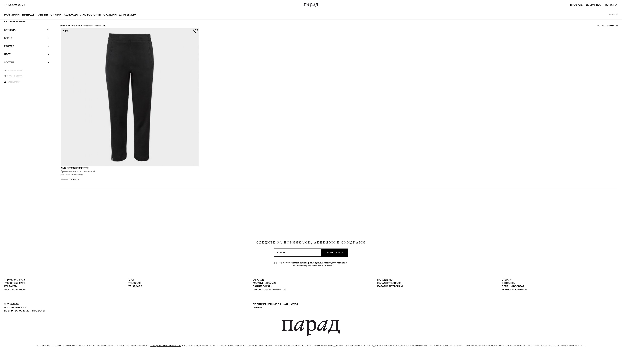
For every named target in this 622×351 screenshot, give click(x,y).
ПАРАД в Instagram (390, 286)
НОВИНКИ (12, 14)
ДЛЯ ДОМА (127, 14)
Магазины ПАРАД (264, 283)
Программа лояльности (269, 289)
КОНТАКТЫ (10, 286)
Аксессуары (90, 14)
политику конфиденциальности (310, 262)
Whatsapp (135, 286)
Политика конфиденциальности (275, 304)
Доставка (508, 283)
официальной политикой (165, 346)
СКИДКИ (110, 14)
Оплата (507, 279)
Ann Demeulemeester (75, 168)
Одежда (71, 14)
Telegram (134, 283)
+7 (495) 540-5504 (14, 279)
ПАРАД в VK (384, 279)
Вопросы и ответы (514, 289)
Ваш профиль (262, 286)
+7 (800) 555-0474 (14, 283)
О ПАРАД (258, 279)
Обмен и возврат (513, 286)
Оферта (258, 307)
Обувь (43, 14)
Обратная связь (15, 289)
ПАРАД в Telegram (389, 283)
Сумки (56, 14)
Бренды (28, 14)
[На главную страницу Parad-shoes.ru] (311, 4)
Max (131, 279)
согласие (342, 262)
